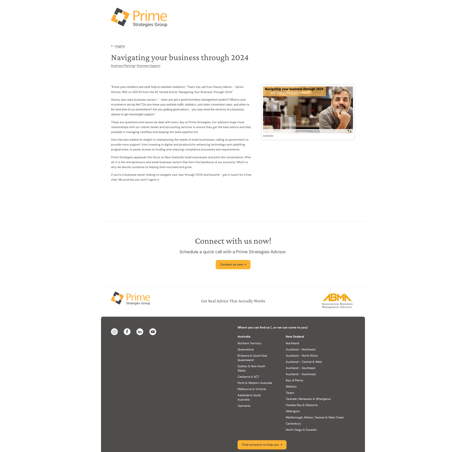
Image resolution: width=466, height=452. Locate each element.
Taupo (290, 378)
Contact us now (231, 250)
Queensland (246, 335)
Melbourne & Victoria (252, 374)
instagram (115, 317)
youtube (153, 317)
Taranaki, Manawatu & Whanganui (308, 384)
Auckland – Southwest (301, 360)
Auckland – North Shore (302, 341)
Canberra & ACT (248, 362)
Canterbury (293, 409)
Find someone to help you (260, 430)
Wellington (293, 397)
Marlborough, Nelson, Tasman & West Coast (315, 403)
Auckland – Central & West (304, 347)
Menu (347, 7)
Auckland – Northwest (301, 335)
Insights (120, 31)
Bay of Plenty (294, 366)
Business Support (148, 51)
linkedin (141, 317)
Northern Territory (250, 329)
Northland (292, 329)
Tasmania (244, 391)
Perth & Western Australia (255, 368)
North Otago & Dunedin (301, 415)
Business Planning (123, 51)
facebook (128, 317)
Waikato (291, 372)
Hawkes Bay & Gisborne (302, 390)
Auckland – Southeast (300, 353)
